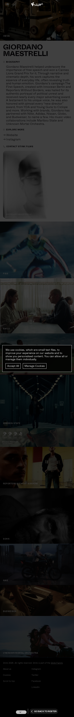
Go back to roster (45, 711)
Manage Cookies (34, 366)
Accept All (13, 366)
